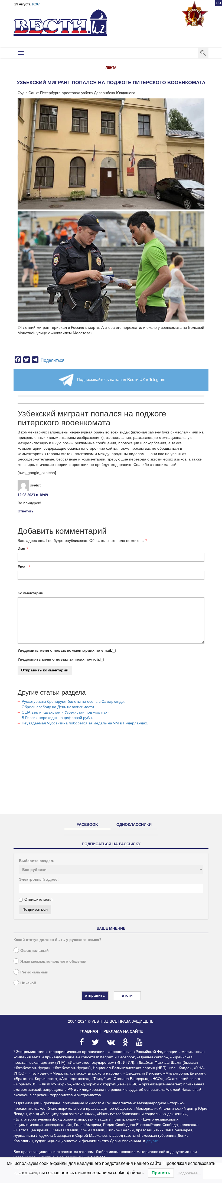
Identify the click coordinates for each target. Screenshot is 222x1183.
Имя (21, 548)
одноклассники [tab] (134, 824)
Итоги (127, 995)
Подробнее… (189, 1173)
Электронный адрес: (39, 879)
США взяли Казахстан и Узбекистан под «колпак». (66, 712)
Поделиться (52, 360)
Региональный (34, 972)
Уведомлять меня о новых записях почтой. (59, 659)
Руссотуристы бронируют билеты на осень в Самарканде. (73, 701)
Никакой (28, 983)
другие (152, 1141)
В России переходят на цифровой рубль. (58, 717)
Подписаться (35, 909)
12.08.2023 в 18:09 (33, 495)
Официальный (34, 950)
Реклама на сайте (123, 1031)
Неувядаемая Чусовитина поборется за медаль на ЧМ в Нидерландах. (85, 723)
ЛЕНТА (111, 67)
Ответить (26, 511)
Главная (89, 1031)
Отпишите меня (38, 899)
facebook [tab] (87, 824)
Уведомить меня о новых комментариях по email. (65, 650)
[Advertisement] (111, 772)
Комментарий (31, 593)
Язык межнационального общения (53, 961)
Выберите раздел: (36, 861)
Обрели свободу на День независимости (58, 707)
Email (23, 567)
